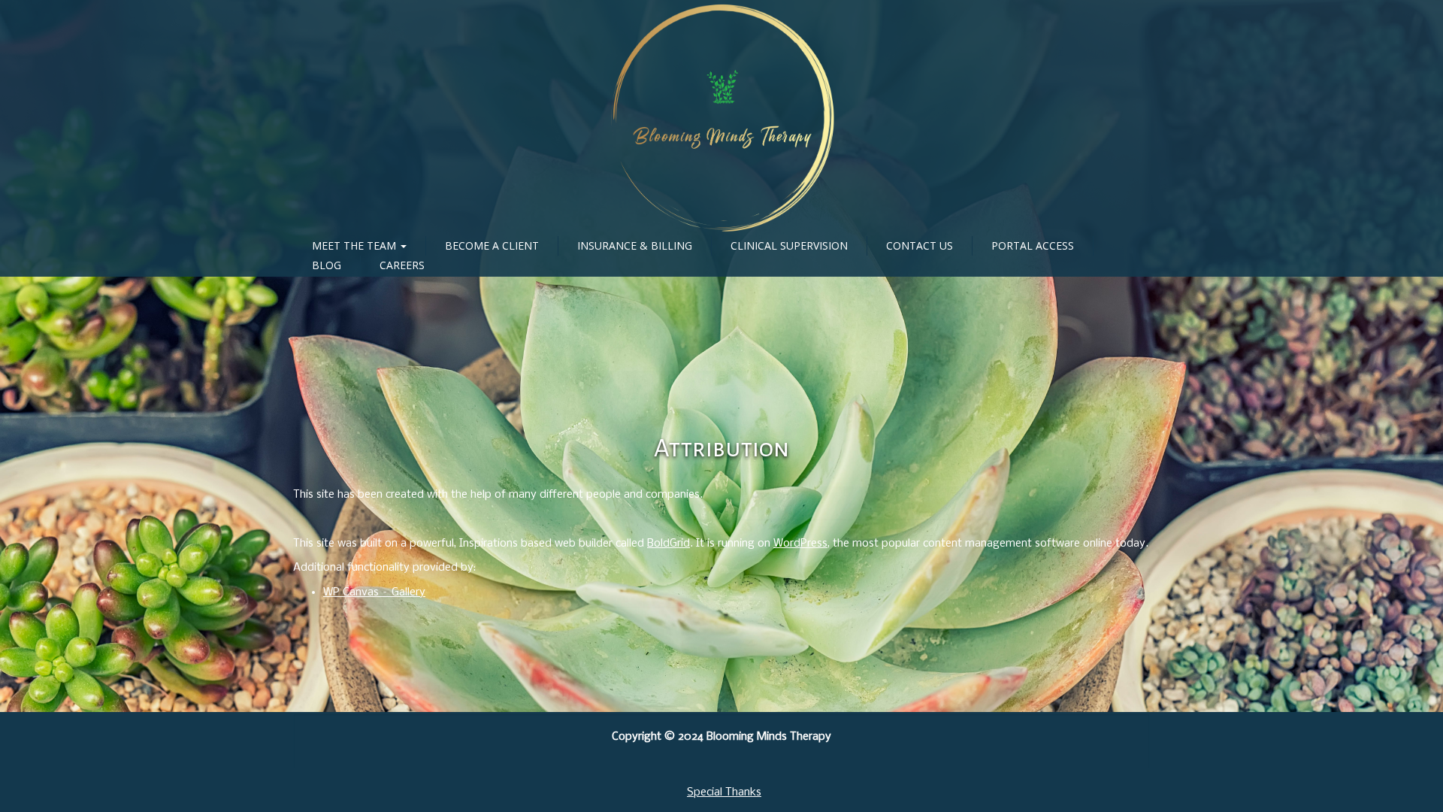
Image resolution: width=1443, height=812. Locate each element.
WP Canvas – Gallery (374, 592)
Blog (326, 265)
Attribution (721, 448)
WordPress (800, 544)
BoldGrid (668, 544)
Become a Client (492, 245)
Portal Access (1032, 245)
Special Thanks (724, 792)
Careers (402, 265)
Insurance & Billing (634, 245)
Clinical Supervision (789, 245)
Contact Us (919, 245)
